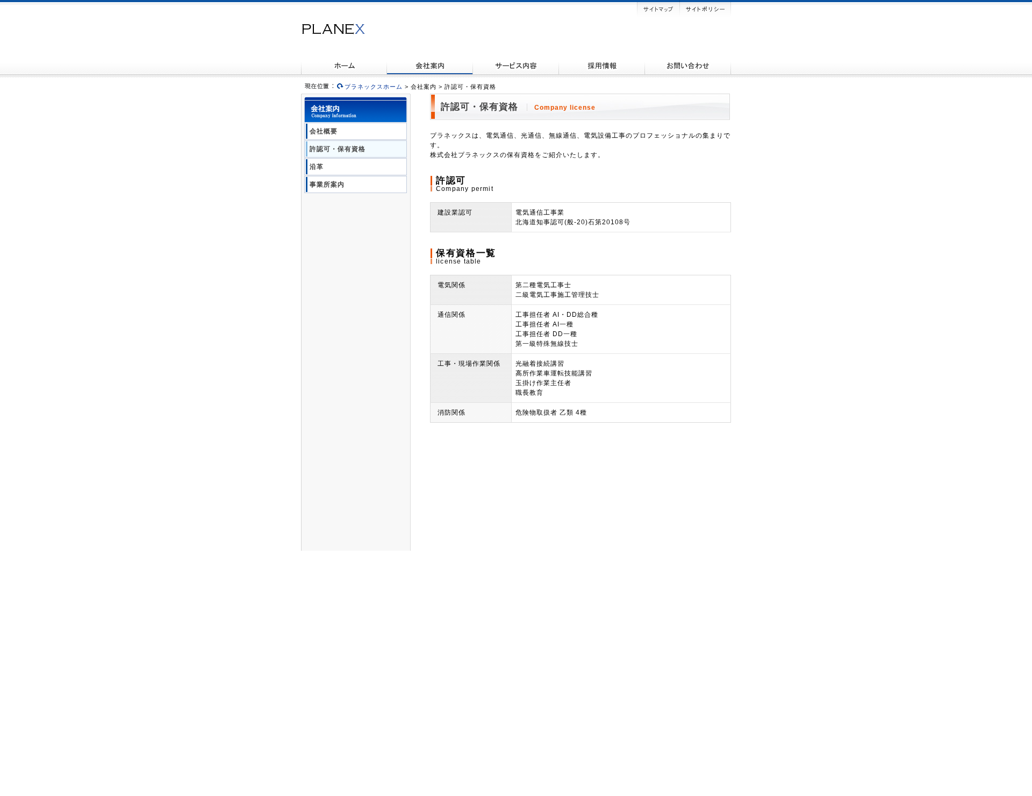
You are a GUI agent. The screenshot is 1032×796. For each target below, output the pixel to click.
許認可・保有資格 (338, 149)
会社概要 (324, 131)
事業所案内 (327, 184)
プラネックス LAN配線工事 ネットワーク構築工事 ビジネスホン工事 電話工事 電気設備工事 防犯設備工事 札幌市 (333, 29)
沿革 (317, 166)
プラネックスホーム (374, 86)
